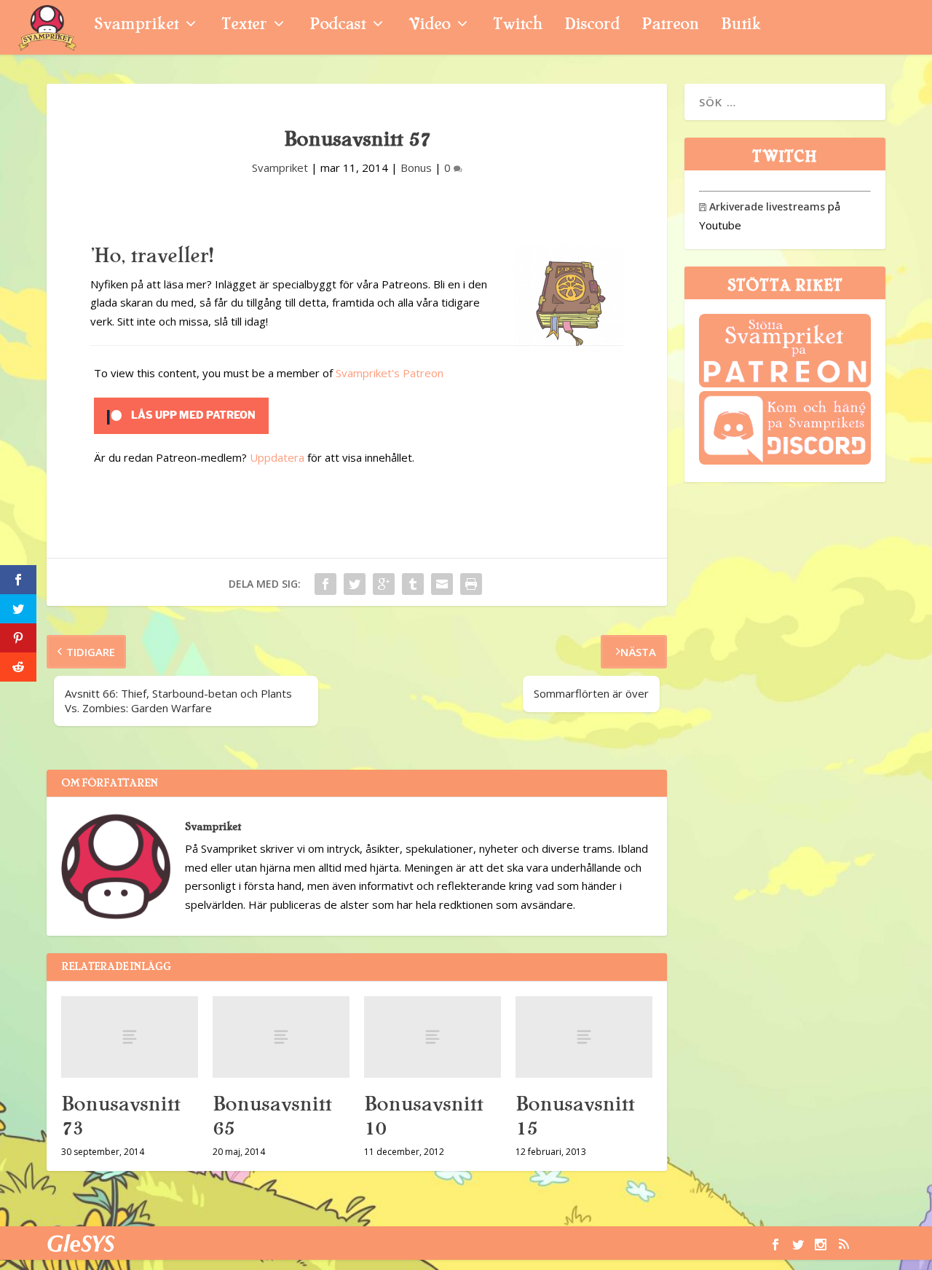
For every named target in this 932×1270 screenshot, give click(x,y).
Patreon (670, 25)
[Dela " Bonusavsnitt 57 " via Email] (442, 584)
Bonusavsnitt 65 (272, 1116)
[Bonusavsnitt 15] (584, 1037)
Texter (243, 25)
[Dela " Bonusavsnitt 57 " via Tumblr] (412, 584)
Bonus (416, 167)
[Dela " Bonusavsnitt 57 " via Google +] (383, 584)
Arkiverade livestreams (762, 206)
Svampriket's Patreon (389, 373)
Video (429, 25)
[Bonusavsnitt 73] (129, 1037)
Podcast (337, 25)
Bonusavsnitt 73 (120, 1116)
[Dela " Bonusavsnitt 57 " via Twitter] (354, 584)
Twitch (517, 25)
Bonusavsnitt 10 (423, 1116)
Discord (592, 25)
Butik (741, 25)
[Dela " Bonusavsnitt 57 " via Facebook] (325, 584)
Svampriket (136, 25)
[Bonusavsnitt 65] (281, 1037)
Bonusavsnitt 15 (575, 1116)
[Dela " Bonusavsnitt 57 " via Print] (471, 584)
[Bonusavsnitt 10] (432, 1037)
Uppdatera (277, 457)
